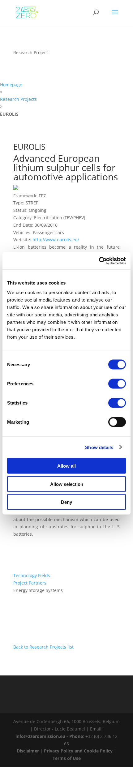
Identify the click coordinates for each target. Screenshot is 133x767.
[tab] (66, 575)
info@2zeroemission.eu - (42, 736)
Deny (66, 502)
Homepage (11, 85)
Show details (99, 447)
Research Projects (18, 99)
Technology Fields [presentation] (31, 575)
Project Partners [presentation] (29, 583)
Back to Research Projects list (43, 647)
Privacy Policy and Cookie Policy (78, 751)
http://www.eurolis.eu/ (55, 239)
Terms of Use (67, 758)
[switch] (117, 384)
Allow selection (66, 483)
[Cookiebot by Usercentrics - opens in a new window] (99, 261)
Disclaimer (28, 751)
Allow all (66, 466)
